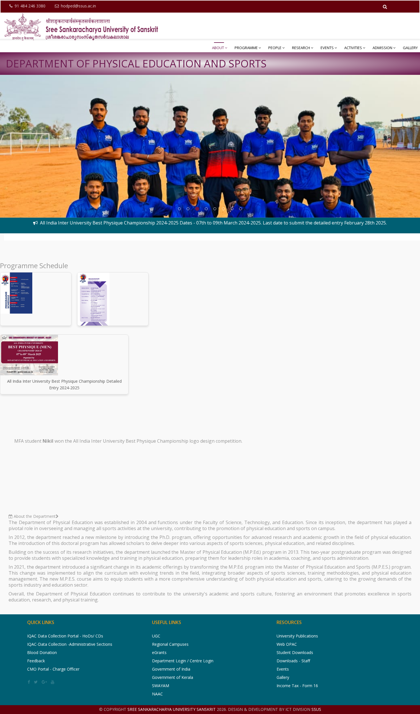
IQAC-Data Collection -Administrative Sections (69, 644)
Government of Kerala (172, 677)
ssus (316, 709)
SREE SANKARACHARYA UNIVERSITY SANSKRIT (172, 709)
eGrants (159, 652)
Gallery (410, 47)
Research (301, 47)
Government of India (171, 669)
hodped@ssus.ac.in (78, 6)
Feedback (36, 660)
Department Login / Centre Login (182, 660)
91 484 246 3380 (30, 6)
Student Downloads (295, 652)
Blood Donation (42, 652)
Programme (246, 47)
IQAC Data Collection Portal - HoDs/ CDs (65, 636)
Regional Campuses (170, 644)
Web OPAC (287, 644)
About (218, 47)
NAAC (157, 694)
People (274, 47)
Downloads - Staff (293, 660)
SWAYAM (160, 685)
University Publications (297, 636)
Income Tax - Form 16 (297, 685)
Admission (382, 47)
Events (327, 47)
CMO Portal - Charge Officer (53, 669)
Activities (353, 47)
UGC (156, 636)
